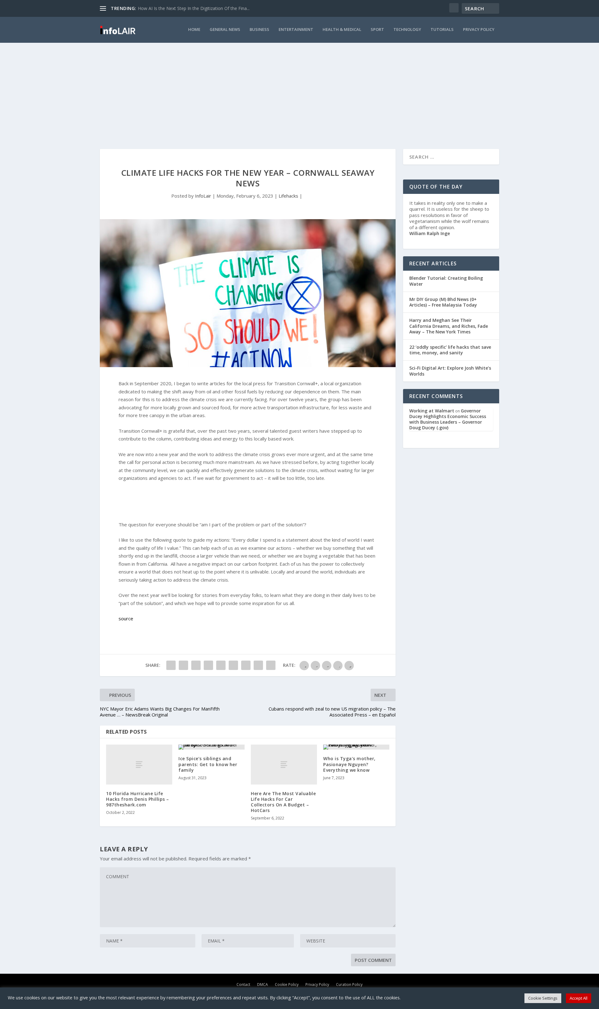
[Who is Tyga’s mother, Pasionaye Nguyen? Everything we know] (356, 747)
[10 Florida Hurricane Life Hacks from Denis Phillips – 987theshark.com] (139, 764)
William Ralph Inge (429, 233)
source (126, 618)
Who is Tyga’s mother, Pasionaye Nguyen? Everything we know (349, 764)
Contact (243, 984)
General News (225, 29)
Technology (407, 29)
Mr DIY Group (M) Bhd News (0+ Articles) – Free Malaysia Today (443, 302)
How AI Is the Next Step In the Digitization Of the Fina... (194, 8)
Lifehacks (288, 196)
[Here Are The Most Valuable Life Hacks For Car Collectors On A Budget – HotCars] (284, 764)
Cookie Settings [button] (543, 998)
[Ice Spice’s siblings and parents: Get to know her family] (211, 747)
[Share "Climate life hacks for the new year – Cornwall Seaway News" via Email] (258, 665)
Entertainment (296, 29)
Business (259, 29)
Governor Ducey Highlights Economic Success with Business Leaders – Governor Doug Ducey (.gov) (447, 419)
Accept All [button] (578, 998)
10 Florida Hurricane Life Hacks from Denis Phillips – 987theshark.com (137, 799)
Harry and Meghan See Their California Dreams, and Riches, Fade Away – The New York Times (448, 325)
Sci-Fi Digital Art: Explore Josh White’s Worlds (450, 371)
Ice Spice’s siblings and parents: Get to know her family (207, 764)
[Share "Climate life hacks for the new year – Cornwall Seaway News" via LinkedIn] (221, 665)
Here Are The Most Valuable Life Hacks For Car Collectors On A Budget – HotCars (283, 802)
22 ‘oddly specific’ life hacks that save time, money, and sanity (450, 350)
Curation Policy (349, 984)
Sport (377, 29)
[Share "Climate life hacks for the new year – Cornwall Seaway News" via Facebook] (171, 665)
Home (194, 29)
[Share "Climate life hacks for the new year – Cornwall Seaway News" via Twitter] (183, 665)
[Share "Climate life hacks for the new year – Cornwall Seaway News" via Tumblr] (196, 665)
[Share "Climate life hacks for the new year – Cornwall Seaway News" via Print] (271, 665)
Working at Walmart (431, 411)
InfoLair (203, 196)
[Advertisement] (299, 89)
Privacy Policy (478, 29)
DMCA (262, 984)
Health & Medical (342, 29)
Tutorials (442, 29)
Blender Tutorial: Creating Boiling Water (446, 281)
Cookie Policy (287, 984)
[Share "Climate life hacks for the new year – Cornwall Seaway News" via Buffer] (233, 665)
